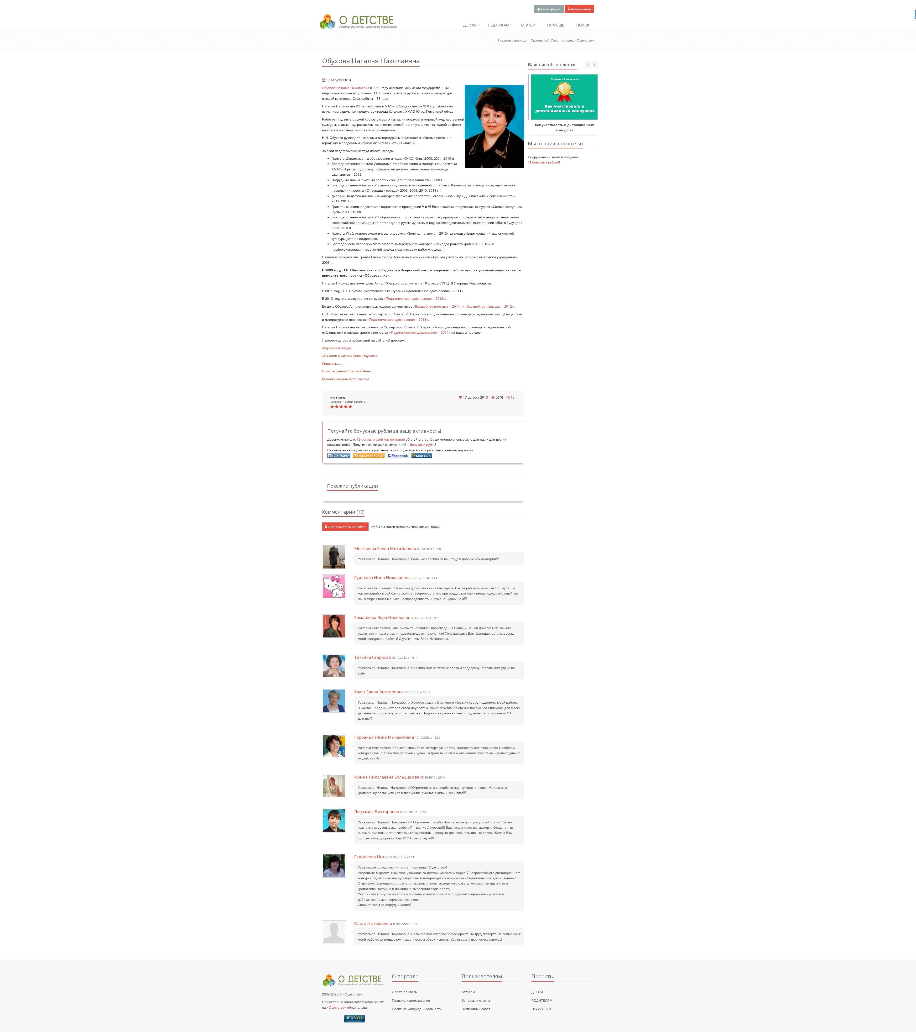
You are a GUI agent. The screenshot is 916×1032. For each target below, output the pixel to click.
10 (513, 397)
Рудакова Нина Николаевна (382, 577)
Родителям (541, 1000)
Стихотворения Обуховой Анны (346, 371)
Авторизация (580, 8)
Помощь (555, 24)
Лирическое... (332, 363)
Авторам (468, 991)
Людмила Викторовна (376, 811)
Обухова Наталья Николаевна (345, 87)
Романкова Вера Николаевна (383, 617)
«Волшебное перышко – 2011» (437, 306)
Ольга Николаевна (373, 923)
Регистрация (550, 8)
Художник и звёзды (337, 347)
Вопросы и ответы (476, 1000)
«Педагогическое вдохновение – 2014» (419, 332)
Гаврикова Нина (371, 856)
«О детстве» (336, 1007)
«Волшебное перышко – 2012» (489, 306)
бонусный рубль (421, 444)
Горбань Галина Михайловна (384, 737)
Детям (469, 24)
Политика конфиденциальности (417, 1008)
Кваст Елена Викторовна (379, 692)
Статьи (528, 24)
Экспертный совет (476, 1008)
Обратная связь (404, 991)
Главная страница (512, 40)
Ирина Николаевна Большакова (386, 777)
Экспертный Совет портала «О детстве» (562, 40)
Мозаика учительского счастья (346, 378)
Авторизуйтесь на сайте (346, 526)
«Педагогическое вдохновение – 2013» (397, 319)
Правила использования (411, 1000)
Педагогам (498, 24)
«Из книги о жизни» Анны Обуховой (350, 355)
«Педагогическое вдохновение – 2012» (414, 298)
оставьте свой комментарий (383, 439)
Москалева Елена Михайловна (385, 548)
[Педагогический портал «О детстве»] (357, 26)
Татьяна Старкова (372, 657)
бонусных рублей (543, 162)
